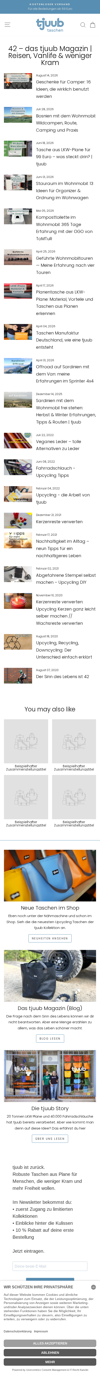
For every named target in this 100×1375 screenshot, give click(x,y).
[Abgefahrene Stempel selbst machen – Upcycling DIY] (18, 574)
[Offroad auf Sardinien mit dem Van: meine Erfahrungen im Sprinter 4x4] (18, 366)
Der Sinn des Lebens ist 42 (62, 676)
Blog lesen (50, 1039)
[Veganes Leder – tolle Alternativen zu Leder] (18, 441)
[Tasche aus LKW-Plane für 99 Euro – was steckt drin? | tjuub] (18, 149)
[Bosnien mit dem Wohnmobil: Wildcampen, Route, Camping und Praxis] (18, 115)
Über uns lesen (50, 1139)
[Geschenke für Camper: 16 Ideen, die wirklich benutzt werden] (18, 81)
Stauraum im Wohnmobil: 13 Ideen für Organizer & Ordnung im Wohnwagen (64, 191)
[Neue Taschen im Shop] (50, 876)
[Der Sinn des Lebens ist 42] (18, 676)
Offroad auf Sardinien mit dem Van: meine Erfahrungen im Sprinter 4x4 (65, 374)
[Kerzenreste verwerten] (18, 521)
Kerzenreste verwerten (59, 522)
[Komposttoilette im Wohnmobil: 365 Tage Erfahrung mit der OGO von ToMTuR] (18, 216)
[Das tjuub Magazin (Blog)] (50, 976)
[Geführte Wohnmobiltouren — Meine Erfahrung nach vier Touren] (18, 257)
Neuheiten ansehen (50, 938)
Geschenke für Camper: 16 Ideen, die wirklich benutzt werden (63, 89)
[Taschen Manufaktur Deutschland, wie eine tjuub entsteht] (18, 332)
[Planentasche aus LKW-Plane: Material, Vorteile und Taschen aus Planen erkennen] (18, 291)
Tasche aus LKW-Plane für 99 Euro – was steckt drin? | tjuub (64, 157)
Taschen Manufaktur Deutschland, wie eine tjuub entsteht (64, 340)
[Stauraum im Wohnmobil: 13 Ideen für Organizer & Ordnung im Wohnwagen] (18, 183)
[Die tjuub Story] (50, 1076)
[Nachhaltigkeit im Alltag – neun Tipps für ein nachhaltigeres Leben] (18, 540)
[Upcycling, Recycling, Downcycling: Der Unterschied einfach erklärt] (18, 642)
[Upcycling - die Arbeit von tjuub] (18, 494)
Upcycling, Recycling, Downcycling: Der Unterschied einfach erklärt (64, 650)
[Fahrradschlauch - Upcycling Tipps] (18, 467)
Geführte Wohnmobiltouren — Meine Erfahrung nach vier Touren (65, 265)
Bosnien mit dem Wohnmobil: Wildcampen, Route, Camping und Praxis (66, 123)
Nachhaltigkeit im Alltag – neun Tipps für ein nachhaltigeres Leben (62, 548)
